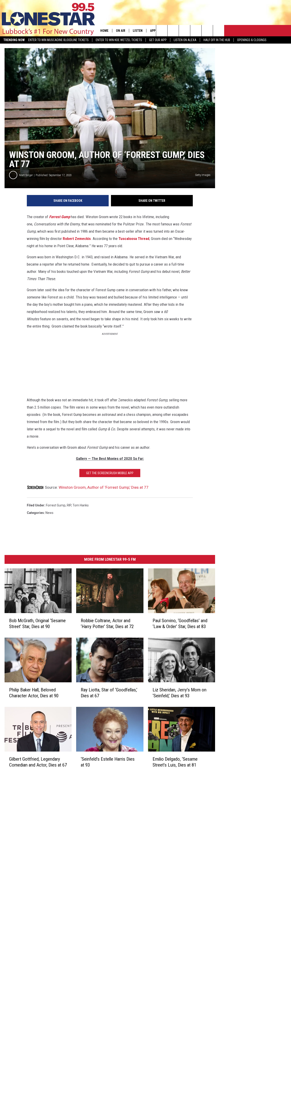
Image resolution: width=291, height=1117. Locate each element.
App (153, 30)
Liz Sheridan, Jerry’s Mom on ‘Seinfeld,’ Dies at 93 (179, 692)
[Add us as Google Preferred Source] (173, 30)
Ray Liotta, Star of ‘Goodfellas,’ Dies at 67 (109, 692)
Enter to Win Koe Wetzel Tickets (119, 40)
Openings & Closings (251, 40)
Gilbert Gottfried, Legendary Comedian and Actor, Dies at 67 (38, 761)
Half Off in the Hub (216, 40)
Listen (138, 30)
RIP (69, 505)
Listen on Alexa (185, 40)
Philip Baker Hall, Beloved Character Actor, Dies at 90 (33, 692)
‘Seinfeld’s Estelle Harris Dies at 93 (108, 761)
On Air (120, 30)
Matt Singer (26, 175)
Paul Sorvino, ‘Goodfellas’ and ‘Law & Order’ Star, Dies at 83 (180, 623)
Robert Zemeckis (77, 238)
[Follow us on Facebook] (184, 30)
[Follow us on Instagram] (195, 30)
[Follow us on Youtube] (207, 30)
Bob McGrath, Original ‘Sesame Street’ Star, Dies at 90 (37, 623)
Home (104, 30)
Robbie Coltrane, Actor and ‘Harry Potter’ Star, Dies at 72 (107, 623)
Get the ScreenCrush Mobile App (109, 473)
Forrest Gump (59, 217)
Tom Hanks (81, 505)
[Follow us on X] (218, 30)
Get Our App (158, 40)
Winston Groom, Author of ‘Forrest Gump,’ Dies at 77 (103, 487)
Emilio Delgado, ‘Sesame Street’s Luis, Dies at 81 (175, 762)
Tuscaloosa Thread (133, 238)
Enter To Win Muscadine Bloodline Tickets (58, 40)
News (49, 513)
